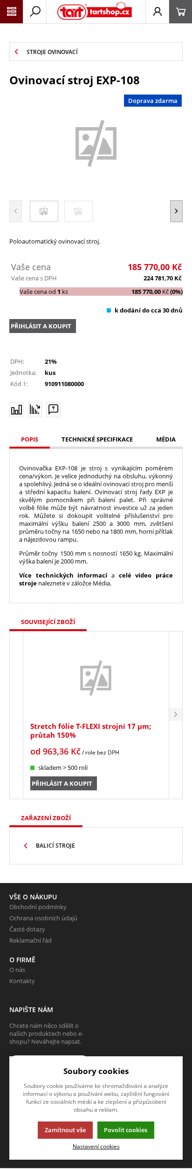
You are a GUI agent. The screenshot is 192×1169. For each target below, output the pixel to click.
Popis (29, 439)
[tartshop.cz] (95, 11)
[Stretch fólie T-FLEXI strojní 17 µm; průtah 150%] (95, 677)
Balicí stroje (55, 846)
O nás (17, 969)
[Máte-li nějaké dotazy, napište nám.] (54, 409)
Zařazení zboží (46, 818)
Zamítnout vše (65, 1130)
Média (166, 439)
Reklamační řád (30, 940)
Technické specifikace (97, 439)
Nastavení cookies (96, 1146)
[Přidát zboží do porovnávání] (16, 409)
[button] (176, 211)
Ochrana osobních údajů (43, 918)
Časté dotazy (27, 929)
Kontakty (22, 981)
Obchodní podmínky (38, 907)
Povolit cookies (125, 1130)
